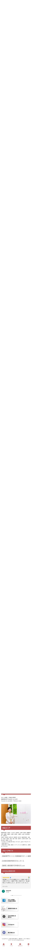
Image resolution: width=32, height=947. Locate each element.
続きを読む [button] (5, 886)
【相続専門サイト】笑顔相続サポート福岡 (16, 856)
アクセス (11, 945)
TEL (28, 945)
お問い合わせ (20, 945)
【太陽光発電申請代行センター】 (13, 861)
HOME (4, 945)
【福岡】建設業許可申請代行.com (13, 865)
